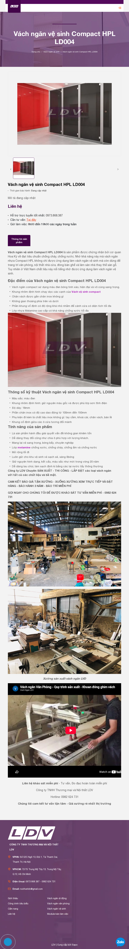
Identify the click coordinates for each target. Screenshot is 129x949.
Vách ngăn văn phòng (58, 903)
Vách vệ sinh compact (86, 291)
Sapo (75, 944)
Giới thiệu (13, 898)
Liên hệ (11, 914)
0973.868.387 (54, 215)
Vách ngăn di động (57, 898)
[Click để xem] (64, 114)
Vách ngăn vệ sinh (56, 908)
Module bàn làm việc (57, 914)
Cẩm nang (13, 908)
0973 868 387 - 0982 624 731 (41, 881)
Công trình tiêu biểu (18, 903)
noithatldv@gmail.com (31, 889)
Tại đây (31, 219)
